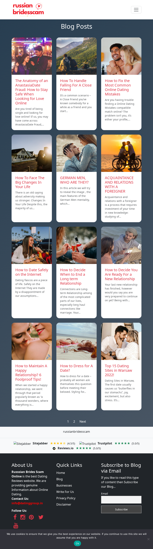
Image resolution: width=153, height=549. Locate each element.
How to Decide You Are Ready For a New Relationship (121, 274)
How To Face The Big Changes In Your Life (29, 182)
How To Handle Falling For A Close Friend (76, 85)
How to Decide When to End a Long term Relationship (72, 276)
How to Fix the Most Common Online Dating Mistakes (118, 87)
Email (104, 493)
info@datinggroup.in (27, 503)
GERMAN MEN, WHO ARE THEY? (74, 180)
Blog (59, 479)
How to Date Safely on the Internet (31, 272)
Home (60, 473)
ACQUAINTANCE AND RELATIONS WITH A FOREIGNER (119, 184)
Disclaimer (63, 504)
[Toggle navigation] (136, 9)
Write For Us (65, 492)
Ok (77, 543)
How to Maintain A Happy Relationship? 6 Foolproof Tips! (31, 372)
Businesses (64, 485)
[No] (148, 539)
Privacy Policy (65, 498)
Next (82, 421)
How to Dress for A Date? (76, 368)
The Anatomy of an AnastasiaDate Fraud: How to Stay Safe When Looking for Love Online (31, 92)
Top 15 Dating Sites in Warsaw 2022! (118, 370)
